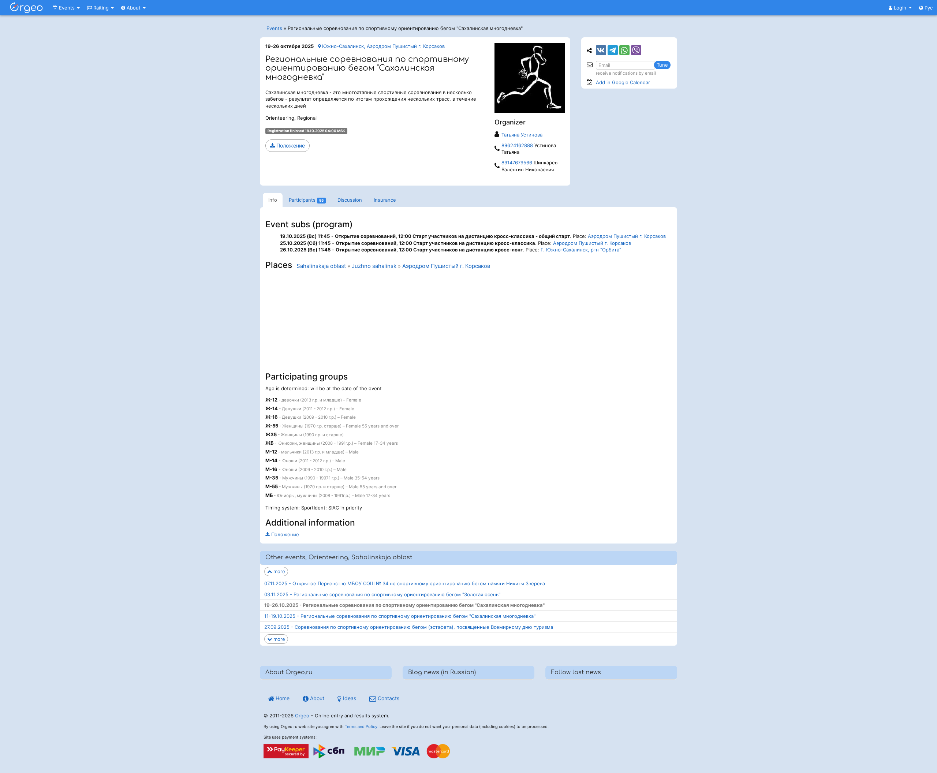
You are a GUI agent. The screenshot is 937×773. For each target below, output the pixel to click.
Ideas (348, 698)
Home (282, 698)
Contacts (387, 698)
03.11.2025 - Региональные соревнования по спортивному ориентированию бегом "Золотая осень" (382, 594)
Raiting (101, 8)
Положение (290, 145)
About (133, 8)
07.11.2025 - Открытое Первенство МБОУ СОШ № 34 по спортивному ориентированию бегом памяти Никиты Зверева (404, 583)
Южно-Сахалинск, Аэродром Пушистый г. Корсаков (383, 46)
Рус (928, 8)
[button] (900, 7)
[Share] (601, 50)
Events (66, 8)
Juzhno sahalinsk (374, 266)
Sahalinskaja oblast (321, 266)
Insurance (385, 200)
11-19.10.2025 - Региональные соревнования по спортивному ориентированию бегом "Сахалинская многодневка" (399, 616)
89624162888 (517, 145)
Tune (662, 65)
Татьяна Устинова (521, 135)
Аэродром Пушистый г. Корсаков (627, 236)
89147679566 (516, 162)
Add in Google (623, 82)
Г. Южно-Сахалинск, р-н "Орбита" (581, 250)
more (278, 571)
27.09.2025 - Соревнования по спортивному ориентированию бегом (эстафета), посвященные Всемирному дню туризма (408, 627)
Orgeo (302, 715)
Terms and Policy (361, 726)
